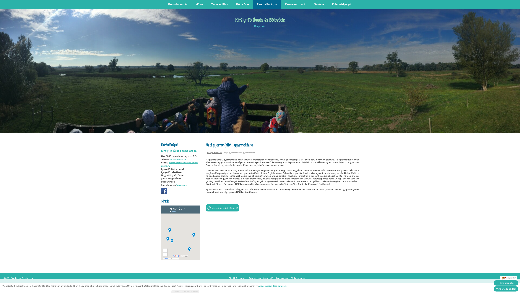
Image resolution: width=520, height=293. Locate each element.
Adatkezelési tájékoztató (261, 278)
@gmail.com (181, 185)
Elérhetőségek (342, 4)
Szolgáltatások (267, 4)
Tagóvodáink (219, 4)
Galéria (319, 4)
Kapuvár (260, 22)
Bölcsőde (242, 4)
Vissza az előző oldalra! (225, 208)
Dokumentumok (295, 4)
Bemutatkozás (178, 4)
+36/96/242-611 (178, 159)
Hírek (199, 4)
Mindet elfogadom (506, 288)
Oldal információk (237, 278)
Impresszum (282, 278)
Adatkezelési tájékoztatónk (273, 285)
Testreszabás (506, 282)
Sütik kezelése (298, 278)
